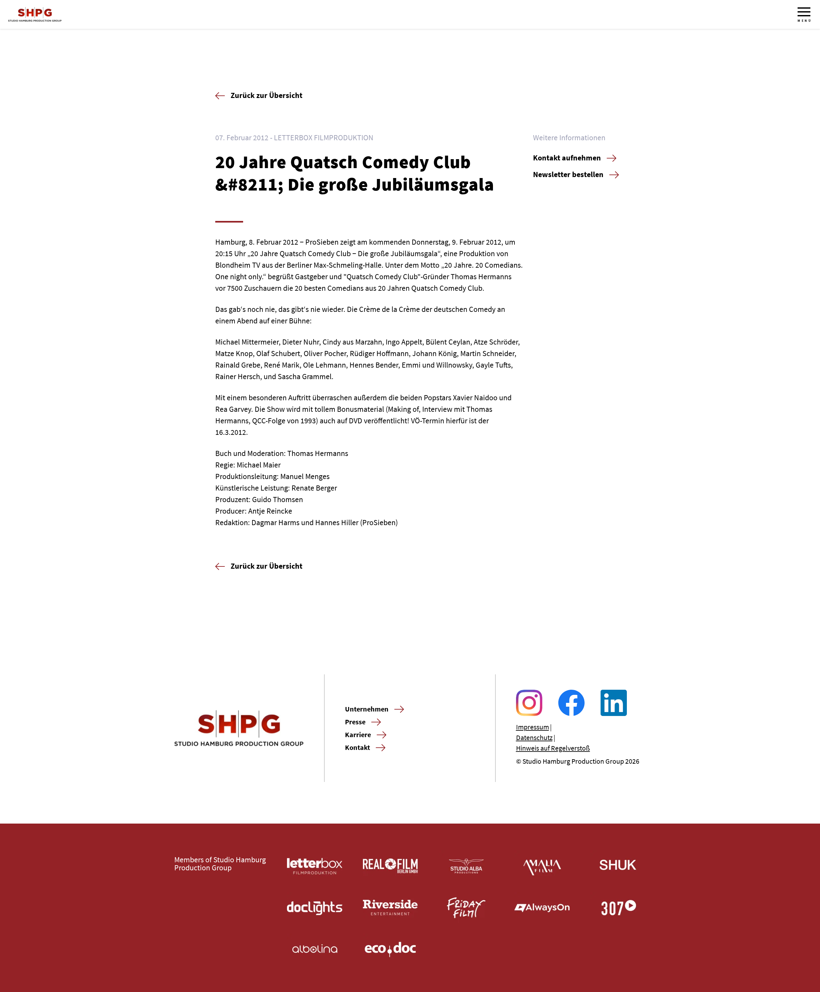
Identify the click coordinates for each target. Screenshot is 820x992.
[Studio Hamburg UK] (618, 866)
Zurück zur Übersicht (266, 95)
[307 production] (618, 907)
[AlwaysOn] (542, 907)
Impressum (532, 726)
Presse (355, 721)
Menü (805, 21)
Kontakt (357, 747)
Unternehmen (367, 708)
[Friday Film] (466, 907)
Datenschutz (534, 737)
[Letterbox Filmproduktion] (314, 866)
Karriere (358, 734)
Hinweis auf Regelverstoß (553, 748)
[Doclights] (314, 907)
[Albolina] (314, 949)
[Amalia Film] (542, 866)
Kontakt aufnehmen (567, 158)
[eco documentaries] (390, 949)
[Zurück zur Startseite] (35, 14)
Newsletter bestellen (568, 174)
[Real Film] (390, 866)
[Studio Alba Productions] (466, 866)
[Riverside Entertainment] (390, 907)
